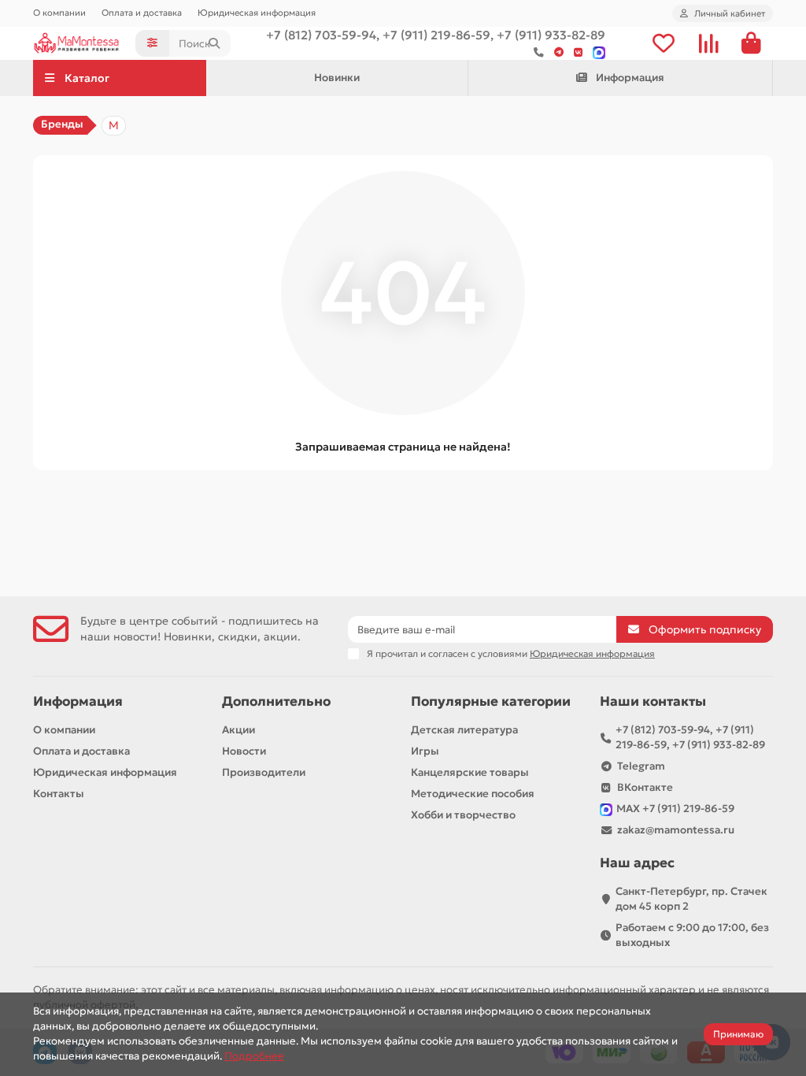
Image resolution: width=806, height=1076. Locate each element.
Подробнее (254, 1056)
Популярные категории (491, 701)
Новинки (337, 77)
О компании (59, 12)
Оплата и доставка (142, 12)
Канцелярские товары (470, 772)
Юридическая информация (257, 12)
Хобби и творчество (463, 815)
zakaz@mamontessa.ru (675, 830)
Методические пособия (472, 793)
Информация (630, 77)
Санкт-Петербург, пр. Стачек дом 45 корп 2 (691, 899)
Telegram (641, 766)
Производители (263, 772)
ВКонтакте (645, 787)
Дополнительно (276, 701)
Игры (425, 751)
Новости (244, 751)
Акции (238, 730)
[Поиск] (214, 43)
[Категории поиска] (152, 43)
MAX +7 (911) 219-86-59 (675, 808)
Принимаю (738, 1034)
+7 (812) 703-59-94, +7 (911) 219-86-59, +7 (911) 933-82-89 (690, 737)
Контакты (58, 793)
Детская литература (464, 730)
